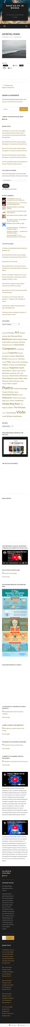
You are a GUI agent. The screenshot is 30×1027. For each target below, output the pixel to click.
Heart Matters (6, 370)
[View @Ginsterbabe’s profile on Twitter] (4, 119)
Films (9, 362)
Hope (18, 370)
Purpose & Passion (8, 392)
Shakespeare (7, 398)
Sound (15, 398)
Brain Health (6, 342)
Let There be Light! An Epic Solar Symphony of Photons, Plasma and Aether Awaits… (7, 1011)
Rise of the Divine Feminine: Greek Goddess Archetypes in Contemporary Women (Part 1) (8, 998)
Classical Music (18, 345)
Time (3, 413)
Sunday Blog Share (11, 403)
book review (22, 339)
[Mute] (23, 563)
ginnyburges (17, 37)
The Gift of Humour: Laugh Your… (17, 220)
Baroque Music (17, 336)
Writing (9, 416)
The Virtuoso (19, 407)
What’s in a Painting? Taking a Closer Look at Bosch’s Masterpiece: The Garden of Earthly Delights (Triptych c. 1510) (14, 277)
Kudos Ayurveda (11, 211)
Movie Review (7, 378)
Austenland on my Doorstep (9, 261)
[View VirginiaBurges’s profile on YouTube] (6, 875)
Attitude (22, 333)
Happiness (13, 367)
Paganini (14, 383)
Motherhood (23, 376)
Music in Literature (14, 381)
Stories (12, 400)
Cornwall (4, 353)
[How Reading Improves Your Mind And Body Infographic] (15, 656)
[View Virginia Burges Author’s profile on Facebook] (2, 119)
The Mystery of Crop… (13, 198)
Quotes (16, 392)
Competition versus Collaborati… (16, 200)
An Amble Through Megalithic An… (17, 203)
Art (17, 332)
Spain (3, 400)
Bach (9, 336)
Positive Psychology (20, 388)
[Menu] (4, 26)
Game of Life (16, 362)
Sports (8, 400)
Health (21, 368)
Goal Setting (24, 362)
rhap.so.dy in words (15, 7)
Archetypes (10, 333)
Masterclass (5, 375)
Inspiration (13, 373)
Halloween (5, 368)
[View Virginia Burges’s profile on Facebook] (2, 875)
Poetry (7, 388)
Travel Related (11, 413)
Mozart (16, 378)
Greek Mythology (20, 365)
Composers (9, 348)
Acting (4, 333)
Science (20, 395)
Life (18, 373)
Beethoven (7, 339)
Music (21, 378)
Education (5, 356)
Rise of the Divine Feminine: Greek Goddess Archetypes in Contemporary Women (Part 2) (8, 985)
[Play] (4, 563)
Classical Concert (7, 345)
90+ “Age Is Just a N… (13, 219)
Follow (6, 186)
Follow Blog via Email (9, 170)
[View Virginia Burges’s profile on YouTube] (6, 119)
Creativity (13, 352)
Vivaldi (4, 416)
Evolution (12, 356)
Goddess (5, 365)
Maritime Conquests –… (13, 231)
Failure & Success (13, 359)
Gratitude (11, 365)
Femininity (21, 359)
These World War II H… (13, 235)
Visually (7, 576)
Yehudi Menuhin (17, 416)
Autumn (4, 336)
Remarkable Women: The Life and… (16, 237)
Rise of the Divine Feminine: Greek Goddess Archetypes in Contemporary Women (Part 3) (8, 972)
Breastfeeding (14, 342)
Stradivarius (19, 400)
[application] (15, 557)
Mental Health (14, 376)
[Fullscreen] (26, 563)
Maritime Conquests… (13, 227)
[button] (11, 450)
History (14, 370)
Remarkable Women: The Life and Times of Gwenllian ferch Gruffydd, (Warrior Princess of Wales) (15, 268)
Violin (20, 412)
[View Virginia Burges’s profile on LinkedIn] (5, 119)
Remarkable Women (10, 395)
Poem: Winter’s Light (21, 215)
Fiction (4, 362)
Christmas (22, 342)
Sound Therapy (21, 398)
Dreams (20, 353)
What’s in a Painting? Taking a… (17, 228)
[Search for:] (15, 109)
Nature (9, 383)
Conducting (20, 349)
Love (21, 373)
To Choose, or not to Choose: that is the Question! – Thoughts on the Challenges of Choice (13, 299)
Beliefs (15, 339)
